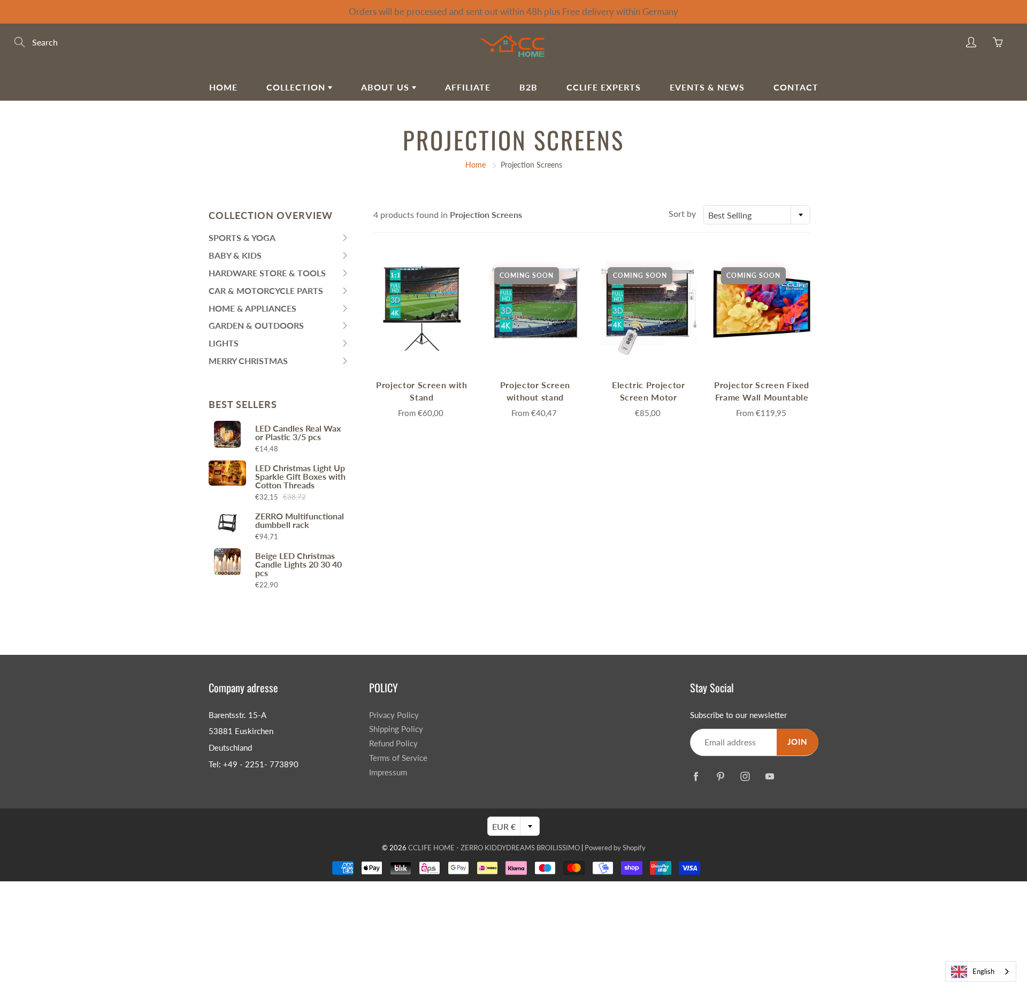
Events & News (707, 87)
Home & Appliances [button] (252, 310)
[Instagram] (744, 776)
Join (797, 741)
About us (386, 87)
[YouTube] (769, 776)
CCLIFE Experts (603, 87)
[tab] (279, 238)
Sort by (682, 213)
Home (223, 87)
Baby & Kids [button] (235, 257)
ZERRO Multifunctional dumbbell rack (299, 520)
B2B (528, 87)
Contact (795, 87)
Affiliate (467, 87)
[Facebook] (695, 776)
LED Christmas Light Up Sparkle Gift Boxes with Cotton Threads (300, 476)
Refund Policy (393, 743)
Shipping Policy (396, 729)
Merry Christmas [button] (248, 363)
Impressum (388, 772)
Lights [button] (230, 345)
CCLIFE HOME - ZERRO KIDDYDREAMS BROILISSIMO (494, 847)
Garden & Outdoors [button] (256, 327)
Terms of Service (398, 757)
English (983, 971)
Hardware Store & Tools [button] (267, 275)
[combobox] (756, 214)
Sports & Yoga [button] (242, 239)
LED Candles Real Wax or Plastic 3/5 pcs (298, 432)
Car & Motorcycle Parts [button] (266, 292)
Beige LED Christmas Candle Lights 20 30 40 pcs (298, 564)
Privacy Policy (394, 715)
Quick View (421, 308)
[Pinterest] (720, 776)
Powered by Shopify (615, 847)
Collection (297, 87)
